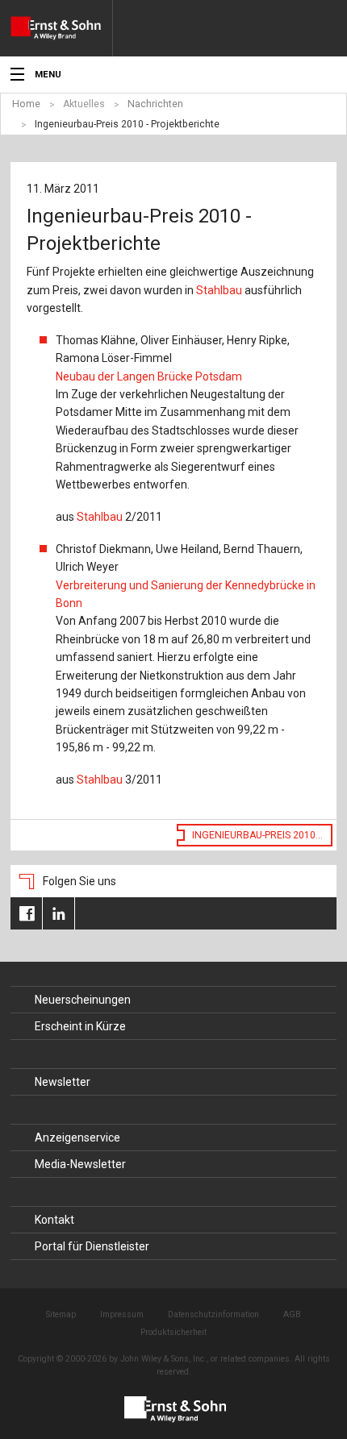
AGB (292, 1314)
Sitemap (61, 1314)
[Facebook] (26, 913)
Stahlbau (219, 290)
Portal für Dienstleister (92, 1246)
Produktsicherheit (173, 1332)
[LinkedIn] (58, 913)
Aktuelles (84, 104)
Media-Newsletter (80, 1164)
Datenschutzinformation (213, 1314)
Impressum (122, 1314)
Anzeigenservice (77, 1137)
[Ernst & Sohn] (61, 28)
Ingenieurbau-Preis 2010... (257, 835)
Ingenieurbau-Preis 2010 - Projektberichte (127, 124)
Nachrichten (155, 104)
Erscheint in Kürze (80, 1026)
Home (26, 104)
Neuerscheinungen (83, 999)
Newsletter (62, 1081)
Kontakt (54, 1219)
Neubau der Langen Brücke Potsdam (149, 376)
